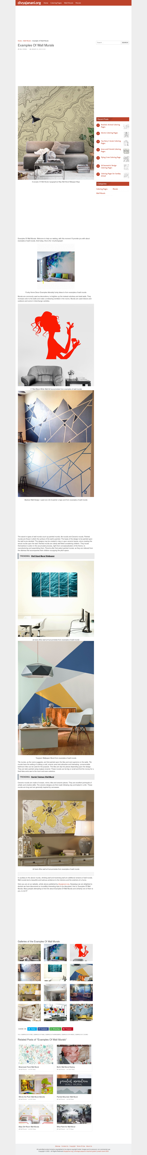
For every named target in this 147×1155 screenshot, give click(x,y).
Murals (78, 3)
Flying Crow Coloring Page (111, 157)
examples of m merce (68, 1034)
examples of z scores (81, 1034)
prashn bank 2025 (103, 1151)
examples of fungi (39, 1034)
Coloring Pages (56, 3)
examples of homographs (53, 1034)
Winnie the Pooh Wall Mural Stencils (32, 1097)
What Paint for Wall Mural (66, 1126)
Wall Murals (68, 3)
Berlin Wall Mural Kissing (66, 1067)
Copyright (72, 1146)
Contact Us (64, 1146)
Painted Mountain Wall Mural (67, 1097)
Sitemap (57, 1146)
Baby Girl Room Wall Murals (29, 1126)
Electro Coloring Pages (109, 133)
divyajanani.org (29, 3)
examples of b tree (27, 1034)
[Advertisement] (73, 23)
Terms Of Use (81, 1146)
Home (46, 3)
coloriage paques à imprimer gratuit (85, 1151)
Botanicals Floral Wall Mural (29, 1067)
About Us (89, 1146)
